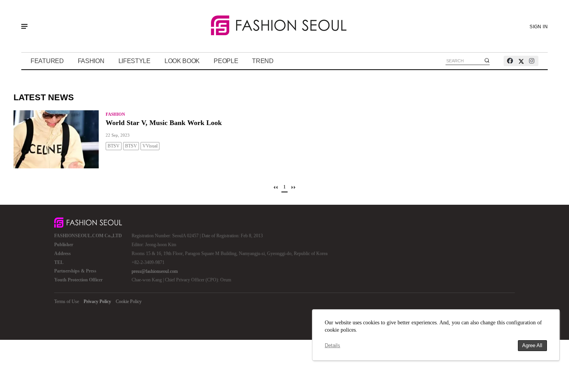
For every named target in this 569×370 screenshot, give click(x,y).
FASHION (91, 61)
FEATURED (47, 61)
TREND (263, 61)
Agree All (532, 345)
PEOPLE (226, 61)
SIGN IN (539, 26)
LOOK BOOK (182, 61)
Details (332, 345)
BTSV (114, 146)
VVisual (150, 146)
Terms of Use (66, 301)
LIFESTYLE (134, 61)
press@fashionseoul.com (155, 271)
